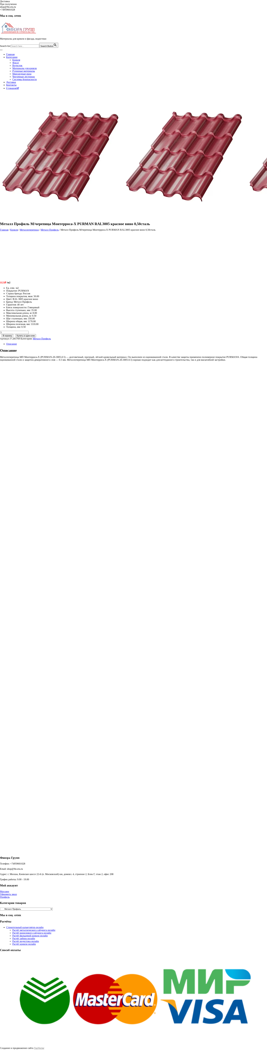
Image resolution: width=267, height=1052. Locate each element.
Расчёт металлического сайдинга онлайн (33, 930)
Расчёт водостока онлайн (25, 941)
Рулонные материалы (23, 71)
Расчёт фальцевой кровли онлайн (30, 935)
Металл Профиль (50, 229)
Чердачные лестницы (23, 76)
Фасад (15, 62)
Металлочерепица (29, 229)
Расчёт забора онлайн (23, 938)
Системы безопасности (24, 79)
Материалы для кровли (24, 68)
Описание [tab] (11, 344)
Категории (11, 57)
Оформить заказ (8, 894)
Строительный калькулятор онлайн (25, 927)
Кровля (16, 60)
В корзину (7, 336)
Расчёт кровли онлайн (24, 944)
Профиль (5, 897)
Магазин (4, 891)
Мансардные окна (21, 74)
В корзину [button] (30, 418)
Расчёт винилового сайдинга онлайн (31, 933)
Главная (10, 54)
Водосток (17, 65)
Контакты (11, 85)
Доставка (11, 82)
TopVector (39, 1048)
